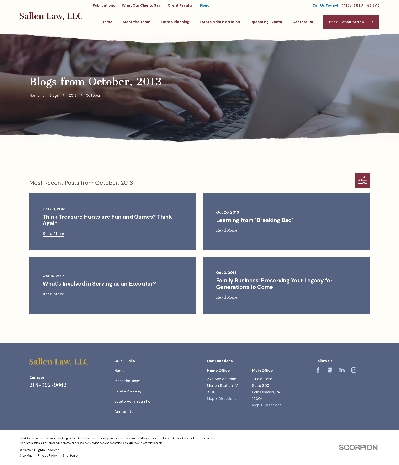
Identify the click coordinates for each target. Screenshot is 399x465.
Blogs (204, 5)
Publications (104, 5)
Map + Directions (221, 398)
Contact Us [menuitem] (302, 21)
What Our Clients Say (141, 5)
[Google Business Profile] (329, 370)
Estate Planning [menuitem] (175, 21)
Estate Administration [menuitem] (220, 21)
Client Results (180, 5)
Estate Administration (133, 401)
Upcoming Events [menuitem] (266, 21)
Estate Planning (127, 391)
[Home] (51, 16)
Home (119, 370)
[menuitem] (26, 455)
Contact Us (124, 411)
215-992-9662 (360, 5)
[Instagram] (353, 370)
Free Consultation (346, 22)
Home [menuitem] (107, 21)
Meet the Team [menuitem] (136, 21)
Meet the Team (127, 380)
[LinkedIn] (342, 370)
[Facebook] (318, 370)
